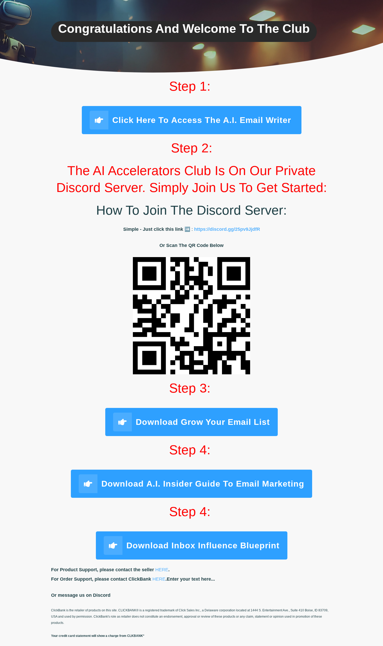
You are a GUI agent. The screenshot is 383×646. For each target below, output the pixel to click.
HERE (161, 569)
